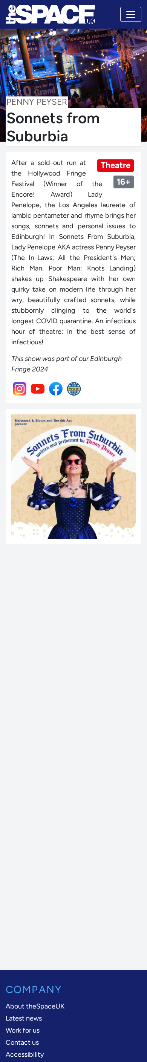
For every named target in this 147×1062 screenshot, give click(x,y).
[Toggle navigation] (130, 14)
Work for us (23, 1030)
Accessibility (25, 1054)
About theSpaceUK (35, 1006)
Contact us (22, 1042)
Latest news (24, 1018)
